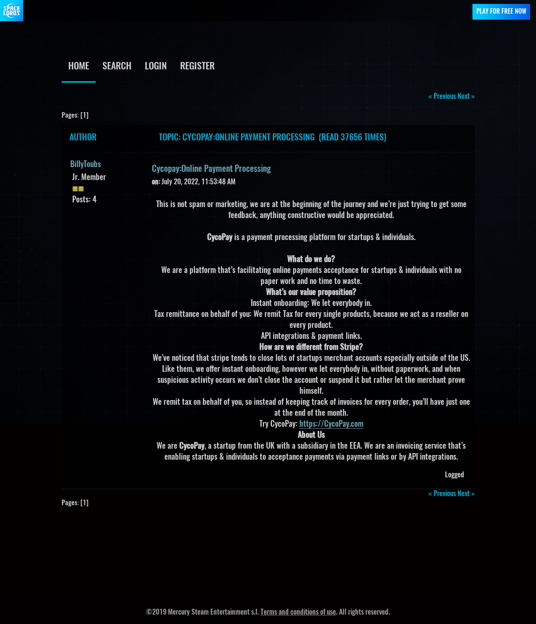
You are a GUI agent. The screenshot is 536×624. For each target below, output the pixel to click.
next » (466, 96)
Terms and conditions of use (298, 612)
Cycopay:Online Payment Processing (211, 169)
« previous (442, 96)
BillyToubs (85, 165)
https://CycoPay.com (331, 424)
